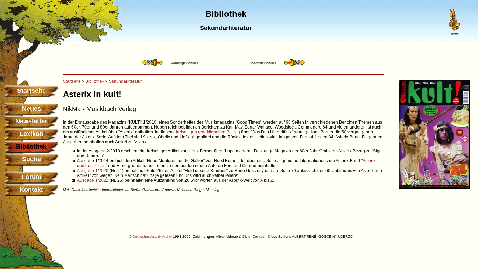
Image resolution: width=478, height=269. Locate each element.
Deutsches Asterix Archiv (152, 237)
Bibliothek (94, 81)
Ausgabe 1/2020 (92, 170)
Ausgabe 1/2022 (92, 180)
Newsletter (31, 121)
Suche (31, 159)
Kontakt (31, 189)
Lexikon (31, 133)
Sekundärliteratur (125, 81)
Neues (31, 108)
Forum (31, 176)
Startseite (31, 90)
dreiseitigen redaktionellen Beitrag (207, 132)
